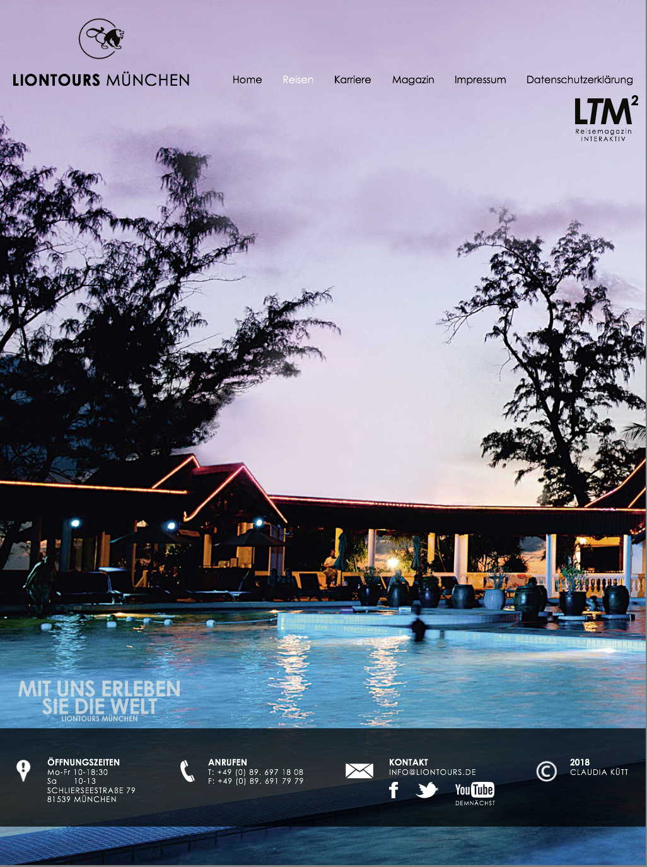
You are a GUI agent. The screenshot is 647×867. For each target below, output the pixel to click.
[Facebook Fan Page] (394, 790)
